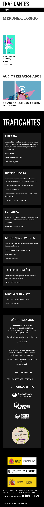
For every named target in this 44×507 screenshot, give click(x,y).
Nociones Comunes (20, 238)
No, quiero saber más (30, 496)
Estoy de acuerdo (10, 503)
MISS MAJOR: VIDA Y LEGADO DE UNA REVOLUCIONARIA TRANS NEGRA (21, 104)
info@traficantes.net (22, 375)
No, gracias (22, 503)
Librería (11, 136)
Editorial (12, 212)
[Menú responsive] (40, 4)
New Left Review (17, 294)
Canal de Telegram (11, 162)
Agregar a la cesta (10, 60)
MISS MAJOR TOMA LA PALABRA (9, 57)
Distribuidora (15, 173)
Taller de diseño (17, 270)
